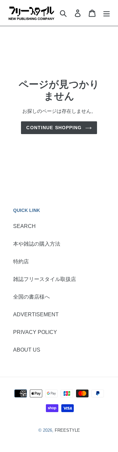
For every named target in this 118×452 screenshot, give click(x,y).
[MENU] (106, 13)
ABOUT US (26, 350)
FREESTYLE (67, 430)
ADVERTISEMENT (36, 314)
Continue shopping (54, 127)
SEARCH (24, 226)
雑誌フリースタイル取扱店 (44, 279)
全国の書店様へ (31, 297)
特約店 (21, 261)
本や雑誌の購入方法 (36, 244)
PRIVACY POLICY (35, 332)
